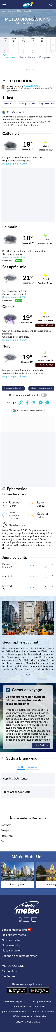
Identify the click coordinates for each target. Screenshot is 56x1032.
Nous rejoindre (11, 945)
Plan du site (45, 1001)
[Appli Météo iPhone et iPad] (17, 990)
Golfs (21, 767)
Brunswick (27, 11)
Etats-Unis (11, 11)
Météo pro (8, 976)
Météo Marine (10, 971)
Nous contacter (11, 950)
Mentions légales (13, 1001)
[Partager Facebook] (27, 402)
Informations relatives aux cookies (29, 1006)
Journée (10, 57)
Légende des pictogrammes (19, 956)
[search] (51, 4)
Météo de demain (13, 388)
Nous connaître (11, 940)
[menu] (4, 4)
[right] (52, 44)
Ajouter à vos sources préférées (30, 410)
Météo (3, 11)
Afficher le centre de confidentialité (29, 1016)
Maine (19, 11)
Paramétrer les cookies (44, 1011)
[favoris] (48, 19)
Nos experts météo (14, 935)
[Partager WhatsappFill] (47, 402)
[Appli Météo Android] (39, 990)
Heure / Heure (27, 57)
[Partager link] (21, 402)
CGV (34, 1001)
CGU (27, 1001)
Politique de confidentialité (17, 1011)
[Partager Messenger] (41, 402)
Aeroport (33, 767)
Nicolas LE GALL (32, 86)
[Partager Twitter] (34, 402)
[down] (28, 675)
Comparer (45, 57)
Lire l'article (41, 745)
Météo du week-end (41, 388)
